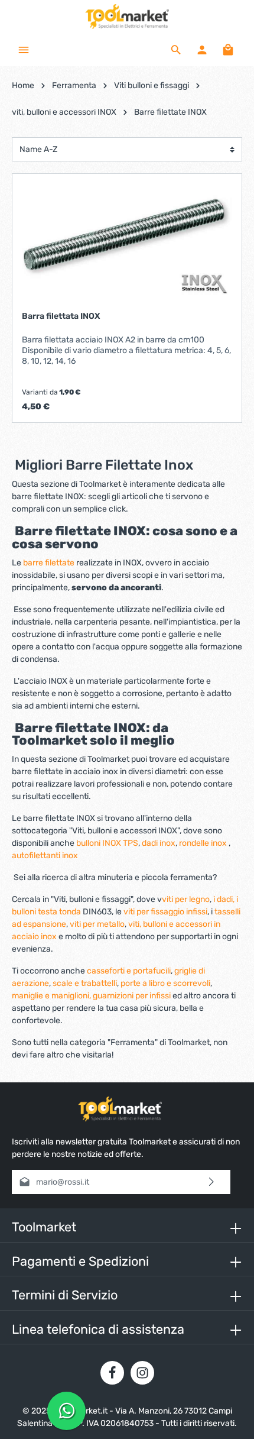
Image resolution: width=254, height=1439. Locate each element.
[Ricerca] (176, 50)
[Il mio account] (202, 50)
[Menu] (23, 50)
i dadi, (224, 899)
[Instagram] (142, 1373)
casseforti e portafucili (129, 971)
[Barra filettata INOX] (127, 242)
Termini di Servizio (65, 1295)
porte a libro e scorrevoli (165, 983)
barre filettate (49, 563)
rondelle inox (204, 843)
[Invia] (211, 1182)
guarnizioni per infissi (132, 996)
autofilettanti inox (45, 856)
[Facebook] (112, 1373)
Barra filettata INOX (61, 316)
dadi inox (158, 843)
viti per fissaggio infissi (165, 912)
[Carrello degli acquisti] (228, 50)
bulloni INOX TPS (107, 843)
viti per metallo (97, 924)
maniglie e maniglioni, (51, 996)
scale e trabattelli (85, 983)
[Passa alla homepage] (126, 16)
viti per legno (186, 899)
